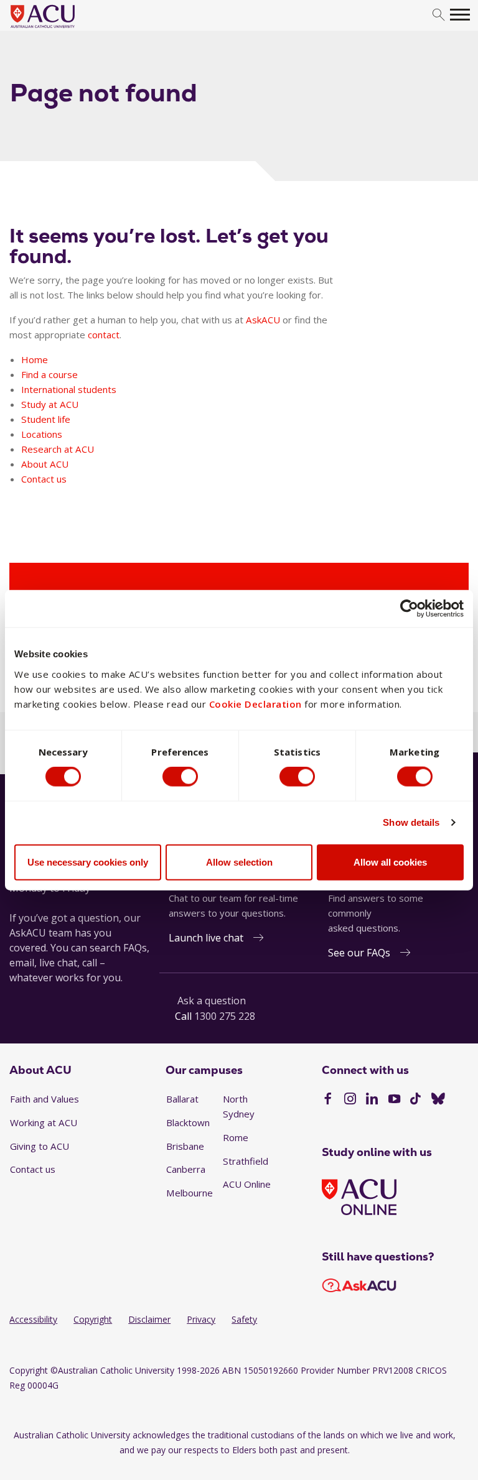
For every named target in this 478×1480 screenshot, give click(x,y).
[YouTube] (394, 1100)
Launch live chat (206, 938)
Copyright (92, 1319)
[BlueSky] (438, 1100)
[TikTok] (415, 1100)
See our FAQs (359, 953)
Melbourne (189, 1192)
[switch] (180, 777)
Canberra (185, 1169)
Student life (45, 419)
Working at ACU (43, 1122)
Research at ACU (57, 449)
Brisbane (185, 1146)
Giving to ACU (39, 1146)
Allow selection (239, 861)
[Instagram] (350, 1100)
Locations (41, 434)
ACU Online (247, 1184)
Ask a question (211, 1000)
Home (34, 359)
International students (68, 389)
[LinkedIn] (372, 1100)
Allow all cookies (390, 861)
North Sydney (239, 1106)
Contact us (44, 479)
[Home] (61, 29)
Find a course (49, 374)
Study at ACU (49, 404)
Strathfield (245, 1161)
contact (104, 334)
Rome (235, 1137)
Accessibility (33, 1319)
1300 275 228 (224, 1016)
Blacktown (188, 1122)
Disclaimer (149, 1319)
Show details (411, 822)
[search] (438, 15)
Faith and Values (44, 1099)
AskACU (263, 319)
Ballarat (182, 1099)
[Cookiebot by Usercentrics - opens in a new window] (409, 608)
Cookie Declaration (255, 703)
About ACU (44, 464)
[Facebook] (328, 1100)
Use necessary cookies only (87, 861)
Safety (244, 1319)
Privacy (201, 1319)
